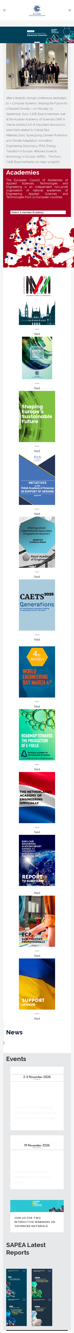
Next (37, 334)
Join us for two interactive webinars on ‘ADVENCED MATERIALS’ (34, 1222)
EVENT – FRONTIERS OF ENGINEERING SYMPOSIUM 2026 (33, 1096)
